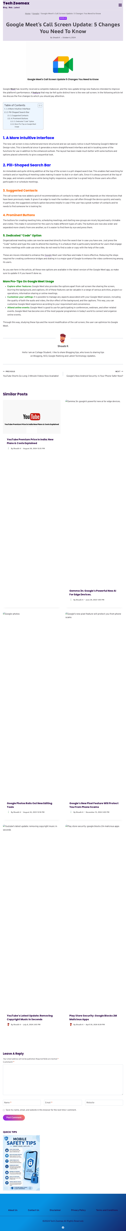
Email (48, 1102)
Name (7, 1102)
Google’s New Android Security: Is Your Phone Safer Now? (94, 374)
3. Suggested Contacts (19, 116)
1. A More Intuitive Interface (18, 109)
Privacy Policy (78, 1210)
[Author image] (8, 448)
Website (90, 1102)
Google (63, 18)
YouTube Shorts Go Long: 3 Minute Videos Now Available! (31, 374)
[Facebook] (63, 1227)
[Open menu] (120, 5)
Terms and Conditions (107, 1210)
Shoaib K (56, 38)
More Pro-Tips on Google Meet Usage (25, 125)
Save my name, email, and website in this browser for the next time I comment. (41, 1110)
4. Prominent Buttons (19, 118)
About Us (12, 1210)
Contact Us (33, 1210)
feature (36, 92)
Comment (8, 1062)
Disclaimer (55, 1210)
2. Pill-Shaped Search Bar (17, 112)
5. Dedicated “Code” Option (24, 121)
